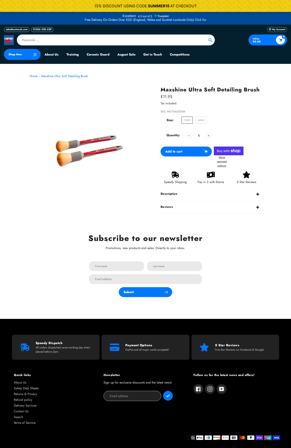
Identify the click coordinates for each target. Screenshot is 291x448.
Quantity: (173, 135)
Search (18, 417)
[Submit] (168, 396)
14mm (200, 120)
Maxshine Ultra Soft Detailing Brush (64, 76)
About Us (20, 382)
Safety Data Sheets (26, 388)
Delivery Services (25, 405)
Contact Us (21, 411)
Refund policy (23, 399)
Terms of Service (24, 422)
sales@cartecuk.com (17, 29)
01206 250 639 (42, 29)
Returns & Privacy (25, 394)
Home (34, 76)
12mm (187, 120)
